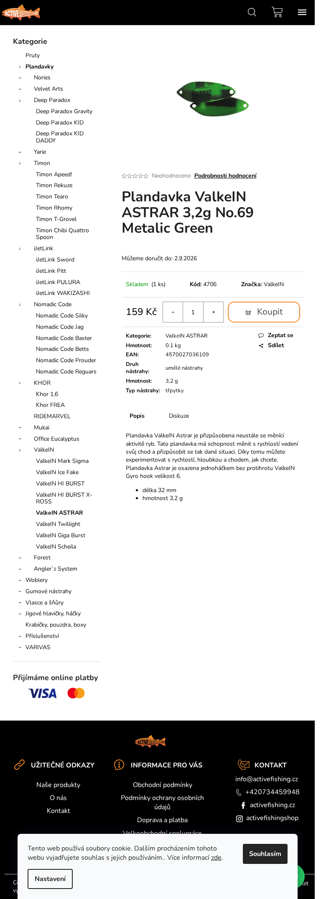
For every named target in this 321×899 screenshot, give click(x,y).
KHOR (42, 383)
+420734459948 (272, 792)
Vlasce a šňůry (44, 603)
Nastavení (50, 879)
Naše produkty (58, 785)
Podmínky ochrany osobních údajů (162, 802)
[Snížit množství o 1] (173, 312)
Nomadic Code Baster (64, 338)
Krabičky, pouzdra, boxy (55, 625)
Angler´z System (55, 569)
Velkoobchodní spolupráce (162, 833)
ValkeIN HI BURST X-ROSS (64, 498)
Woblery (36, 580)
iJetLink (43, 248)
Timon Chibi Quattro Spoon (62, 233)
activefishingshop (272, 818)
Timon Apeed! (54, 174)
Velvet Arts (48, 89)
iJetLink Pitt (51, 271)
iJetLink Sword (55, 260)
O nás (58, 797)
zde (216, 857)
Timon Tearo (52, 197)
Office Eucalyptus (56, 439)
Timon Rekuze (54, 185)
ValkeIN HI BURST (60, 484)
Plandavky (39, 67)
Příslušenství (42, 636)
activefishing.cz (272, 805)
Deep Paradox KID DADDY (60, 137)
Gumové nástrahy (48, 591)
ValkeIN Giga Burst (60, 535)
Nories (42, 77)
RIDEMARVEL (52, 416)
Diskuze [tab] (179, 416)
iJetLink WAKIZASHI (63, 293)
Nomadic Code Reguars (66, 372)
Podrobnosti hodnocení (225, 176)
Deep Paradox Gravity (64, 111)
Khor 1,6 (47, 394)
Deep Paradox (52, 100)
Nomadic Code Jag (60, 327)
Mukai (41, 428)
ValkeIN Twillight (58, 524)
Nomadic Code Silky (62, 316)
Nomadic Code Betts (62, 349)
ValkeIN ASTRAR (59, 513)
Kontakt (58, 810)
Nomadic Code (52, 304)
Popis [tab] (137, 416)
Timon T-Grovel (56, 219)
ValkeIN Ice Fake (57, 472)
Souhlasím (265, 853)
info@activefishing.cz (266, 779)
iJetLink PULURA (58, 282)
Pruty (32, 55)
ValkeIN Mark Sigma (62, 461)
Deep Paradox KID (60, 123)
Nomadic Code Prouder (66, 360)
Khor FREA (50, 405)
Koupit (270, 311)
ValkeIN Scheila (56, 547)
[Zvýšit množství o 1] (213, 312)
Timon (42, 163)
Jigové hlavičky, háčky (53, 613)
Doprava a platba (162, 820)
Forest (42, 557)
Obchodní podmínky (162, 785)
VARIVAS (38, 647)
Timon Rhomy (54, 208)
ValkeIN (44, 450)
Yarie (40, 152)
